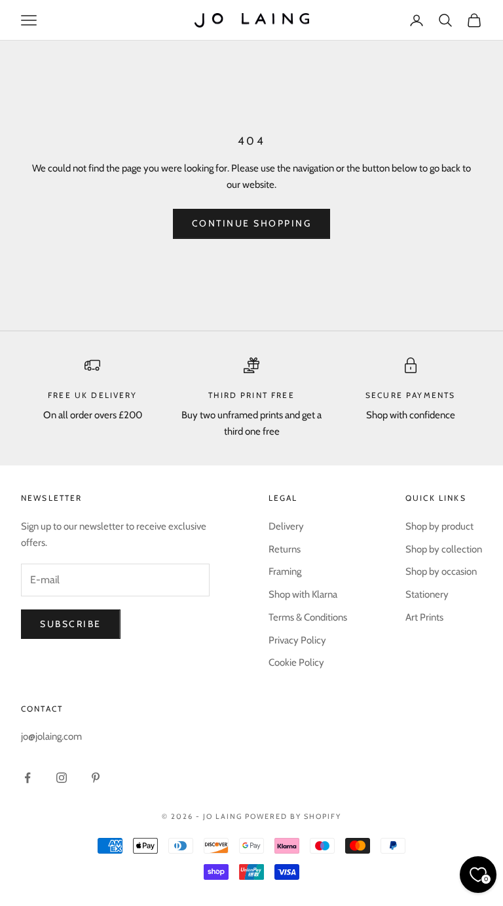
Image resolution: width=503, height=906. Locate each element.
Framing (285, 571)
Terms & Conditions (308, 617)
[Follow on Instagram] (61, 777)
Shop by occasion (441, 571)
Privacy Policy (297, 640)
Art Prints (424, 617)
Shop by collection (443, 549)
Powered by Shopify (293, 816)
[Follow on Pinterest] (95, 777)
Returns (285, 549)
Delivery (286, 526)
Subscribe (71, 624)
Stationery (427, 594)
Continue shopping (252, 223)
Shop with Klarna (303, 594)
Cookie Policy (296, 662)
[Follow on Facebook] (27, 777)
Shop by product (439, 526)
